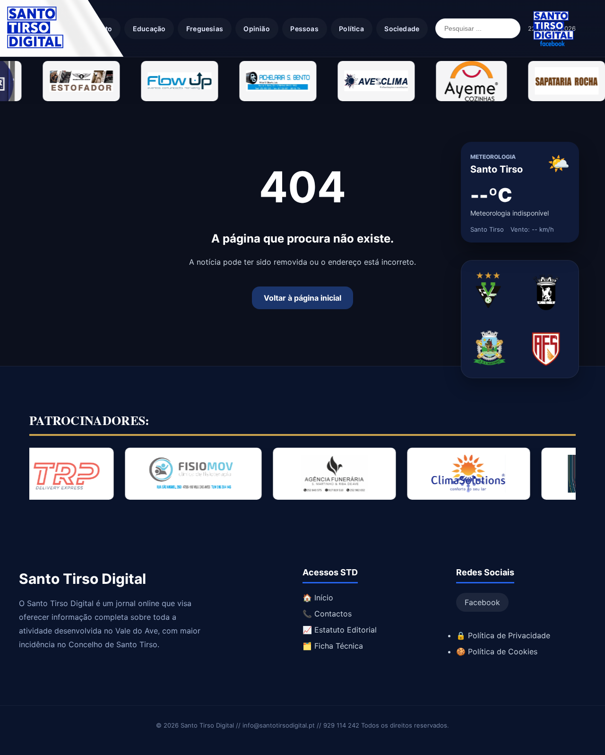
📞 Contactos (327, 613)
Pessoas (304, 29)
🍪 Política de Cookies (496, 651)
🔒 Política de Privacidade (503, 635)
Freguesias (204, 29)
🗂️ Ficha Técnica (332, 646)
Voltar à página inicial (302, 298)
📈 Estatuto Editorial (339, 629)
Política (351, 29)
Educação (149, 29)
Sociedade (401, 29)
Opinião (256, 29)
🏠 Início (317, 597)
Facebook (482, 602)
